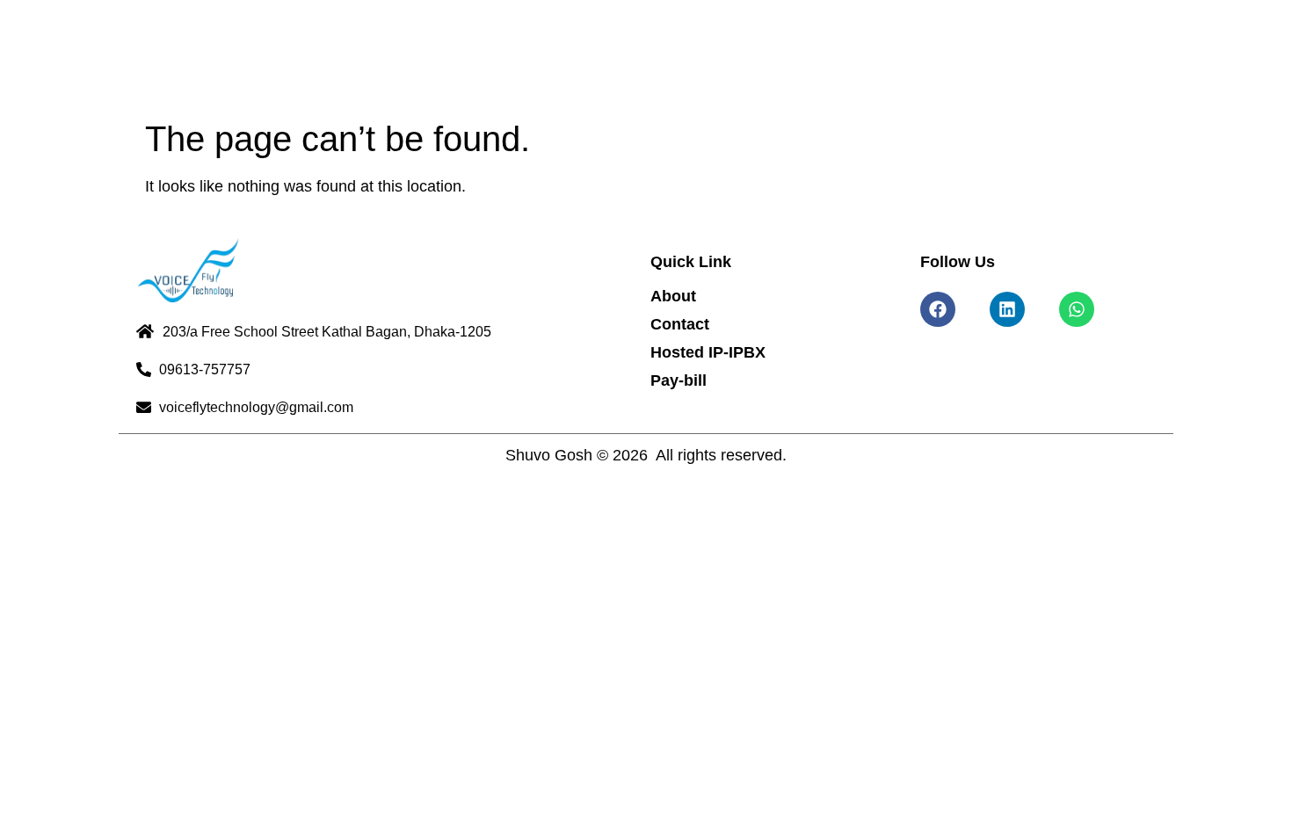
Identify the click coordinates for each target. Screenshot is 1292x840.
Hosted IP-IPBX (708, 352)
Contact (679, 324)
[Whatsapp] (1076, 309)
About (673, 296)
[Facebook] (937, 309)
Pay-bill (678, 380)
